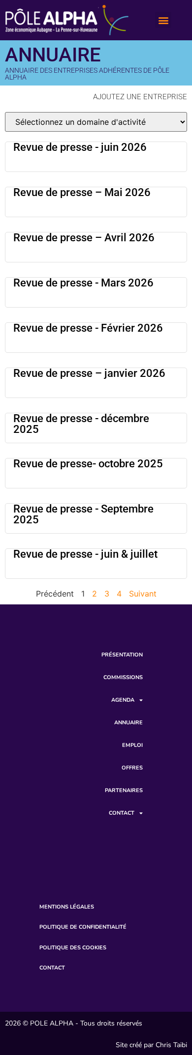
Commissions (123, 677)
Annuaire (128, 722)
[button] (163, 20)
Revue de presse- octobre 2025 (88, 463)
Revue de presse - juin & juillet (85, 554)
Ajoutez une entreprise (140, 96)
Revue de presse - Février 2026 (88, 328)
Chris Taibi (171, 1045)
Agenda (122, 700)
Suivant (143, 594)
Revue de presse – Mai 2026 (82, 192)
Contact (121, 813)
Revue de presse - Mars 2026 (83, 283)
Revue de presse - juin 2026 (80, 147)
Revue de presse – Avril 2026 (84, 237)
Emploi (132, 745)
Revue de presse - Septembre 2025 (83, 514)
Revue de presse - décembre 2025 (81, 423)
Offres (132, 767)
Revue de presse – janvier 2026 (89, 373)
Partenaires (124, 790)
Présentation (122, 654)
